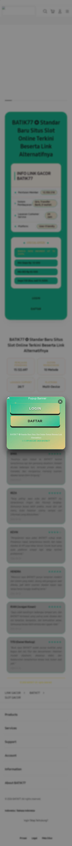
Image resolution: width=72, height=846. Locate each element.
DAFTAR (35, 421)
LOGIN (35, 408)
